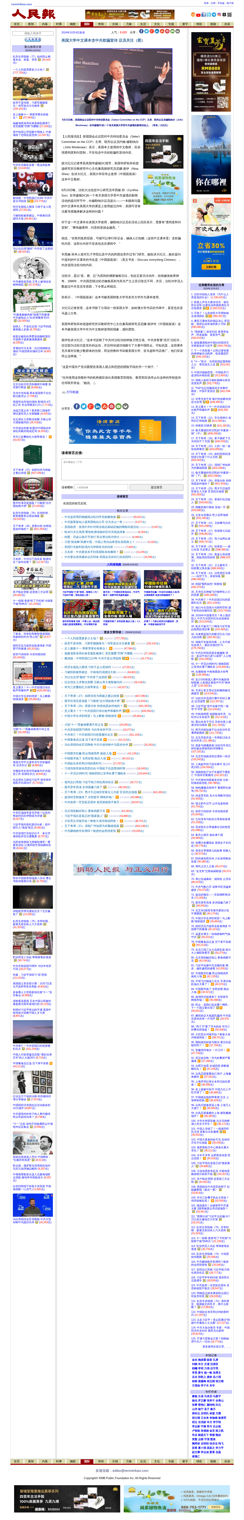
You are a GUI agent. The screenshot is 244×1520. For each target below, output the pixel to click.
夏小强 (202, 1447)
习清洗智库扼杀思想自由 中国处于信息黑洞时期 (106, 768)
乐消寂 (202, 1422)
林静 (194, 1381)
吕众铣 (217, 1426)
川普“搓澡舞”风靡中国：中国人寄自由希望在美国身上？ (111, 541)
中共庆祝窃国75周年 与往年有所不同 (99, 729)
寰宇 (185, 24)
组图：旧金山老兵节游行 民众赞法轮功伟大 (103, 536)
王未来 (205, 1417)
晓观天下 (203, 1435)
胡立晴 (220, 1381)
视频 (213, 24)
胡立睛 (196, 1417)
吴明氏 (205, 1413)
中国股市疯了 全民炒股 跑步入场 (99, 758)
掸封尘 (196, 1413)
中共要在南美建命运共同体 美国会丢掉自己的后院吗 (110, 556)
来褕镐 (214, 1417)
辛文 (200, 1364)
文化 (157, 24)
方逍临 (196, 1385)
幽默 (73, 24)
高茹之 (211, 1447)
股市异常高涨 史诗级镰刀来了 (97, 787)
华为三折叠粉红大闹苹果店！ (97, 687)
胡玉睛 (211, 1381)
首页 (17, 24)
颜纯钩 (211, 1404)
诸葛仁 (196, 1456)
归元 (218, 1404)
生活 (143, 24)
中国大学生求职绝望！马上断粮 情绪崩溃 (104, 715)
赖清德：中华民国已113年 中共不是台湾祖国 (108, 658)
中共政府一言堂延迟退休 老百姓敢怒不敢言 (103, 802)
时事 (59, 24)
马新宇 (217, 1396)
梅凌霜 (202, 1359)
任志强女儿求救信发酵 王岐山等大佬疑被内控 (105, 682)
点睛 (200, 1439)
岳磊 (218, 1452)
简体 (206, 3)
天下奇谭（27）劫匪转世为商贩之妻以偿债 (106, 695)
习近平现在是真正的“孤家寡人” (97, 815)
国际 (87, 24)
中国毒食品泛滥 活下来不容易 (97, 739)
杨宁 (200, 1409)
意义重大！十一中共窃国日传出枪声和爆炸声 (109, 710)
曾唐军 (222, 1417)
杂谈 (227, 24)
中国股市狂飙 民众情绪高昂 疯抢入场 (102, 753)
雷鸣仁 (202, 1404)
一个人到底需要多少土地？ (96, 638)
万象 (129, 24)
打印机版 (72, 392)
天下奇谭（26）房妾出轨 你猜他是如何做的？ (108, 705)
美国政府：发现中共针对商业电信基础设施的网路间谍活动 (113, 526)
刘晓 (194, 1364)
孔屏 (215, 1359)
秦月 (213, 1409)
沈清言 (214, 1364)
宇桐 (203, 1426)
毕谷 (194, 1435)
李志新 (196, 1426)
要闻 (31, 24)
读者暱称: (67, 487)
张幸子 (211, 1400)
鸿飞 (221, 1443)
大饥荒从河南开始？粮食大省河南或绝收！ (105, 820)
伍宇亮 (214, 1368)
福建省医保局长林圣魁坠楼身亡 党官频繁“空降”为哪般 (110, 653)
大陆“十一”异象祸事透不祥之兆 (97, 724)
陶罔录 (196, 1443)
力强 (207, 1368)
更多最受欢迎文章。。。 (217, 1346)
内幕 (45, 24)
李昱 (194, 1372)
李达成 (205, 1452)
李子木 (205, 1385)
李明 (200, 1368)
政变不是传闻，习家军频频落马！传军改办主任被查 (112, 643)
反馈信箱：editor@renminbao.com (122, 1470)
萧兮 (200, 1372)
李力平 (220, 1447)
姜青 (212, 1452)
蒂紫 (212, 1435)
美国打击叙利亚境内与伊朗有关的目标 (100, 546)
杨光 (194, 1400)
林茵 (212, 1413)
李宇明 (217, 1422)
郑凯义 (202, 1377)
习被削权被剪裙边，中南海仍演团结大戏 (102, 672)
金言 (212, 1430)
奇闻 (101, 24)
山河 (194, 1409)
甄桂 (218, 1435)
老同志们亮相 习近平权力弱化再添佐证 (103, 782)
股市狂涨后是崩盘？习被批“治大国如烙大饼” (106, 700)
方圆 (218, 1413)
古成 (200, 1396)
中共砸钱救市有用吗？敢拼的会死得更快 (104, 830)
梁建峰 (202, 1381)
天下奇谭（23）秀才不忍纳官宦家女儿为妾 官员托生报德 (115, 792)
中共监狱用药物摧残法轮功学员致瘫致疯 (104, 516)
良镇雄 (205, 1430)
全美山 (220, 1400)
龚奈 (209, 1377)
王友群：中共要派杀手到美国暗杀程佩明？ (106, 551)
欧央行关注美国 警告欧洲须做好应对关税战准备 (106, 531)
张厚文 (217, 1372)
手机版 (221, 3)
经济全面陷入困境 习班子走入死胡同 (99, 667)
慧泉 (213, 1439)
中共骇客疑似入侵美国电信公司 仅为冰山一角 (105, 521)
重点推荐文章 (32, 46)
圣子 (207, 1409)
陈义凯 (220, 1430)
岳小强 (217, 1377)
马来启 (208, 1396)
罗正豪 (202, 1400)
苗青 (194, 1447)
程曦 (194, 1368)
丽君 (209, 1359)
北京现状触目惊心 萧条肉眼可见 (98, 810)
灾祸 (115, 24)
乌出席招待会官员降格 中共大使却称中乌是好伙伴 (110, 744)
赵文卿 (196, 1452)
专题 (171, 24)
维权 (199, 24)
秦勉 (194, 1396)
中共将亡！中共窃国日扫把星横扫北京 (103, 734)
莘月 (209, 1426)
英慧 (194, 1439)
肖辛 (212, 1385)
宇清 (207, 1439)
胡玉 (194, 1422)
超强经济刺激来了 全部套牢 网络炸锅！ (103, 797)
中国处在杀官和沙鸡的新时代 (94, 763)
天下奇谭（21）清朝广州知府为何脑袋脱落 (106, 825)
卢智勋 (196, 1430)
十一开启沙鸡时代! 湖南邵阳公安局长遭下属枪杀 (107, 773)
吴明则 (205, 1443)
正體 (213, 3)
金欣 (194, 1359)
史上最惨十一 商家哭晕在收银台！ (100, 648)
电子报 (230, 3)
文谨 (207, 1364)
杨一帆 (208, 1372)
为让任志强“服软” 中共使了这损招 (99, 677)
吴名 (194, 1377)
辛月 (209, 1422)
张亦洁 (214, 1443)
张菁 (194, 1404)
